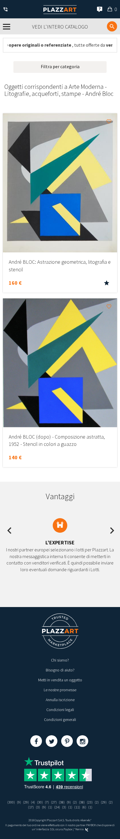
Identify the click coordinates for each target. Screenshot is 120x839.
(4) (33, 802)
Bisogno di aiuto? (60, 670)
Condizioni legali (60, 709)
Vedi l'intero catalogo (60, 26)
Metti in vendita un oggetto (60, 680)
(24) (57, 807)
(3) (38, 807)
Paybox (67, 829)
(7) (47, 802)
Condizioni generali (60, 719)
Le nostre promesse (60, 689)
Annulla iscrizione (60, 699)
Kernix (79, 829)
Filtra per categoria (60, 66)
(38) (62, 802)
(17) (31, 807)
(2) (75, 802)
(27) (54, 802)
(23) (90, 802)
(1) (50, 807)
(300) (11, 802)
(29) (26, 802)
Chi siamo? (60, 660)
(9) (19, 802)
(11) (77, 807)
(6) (84, 807)
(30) (40, 802)
